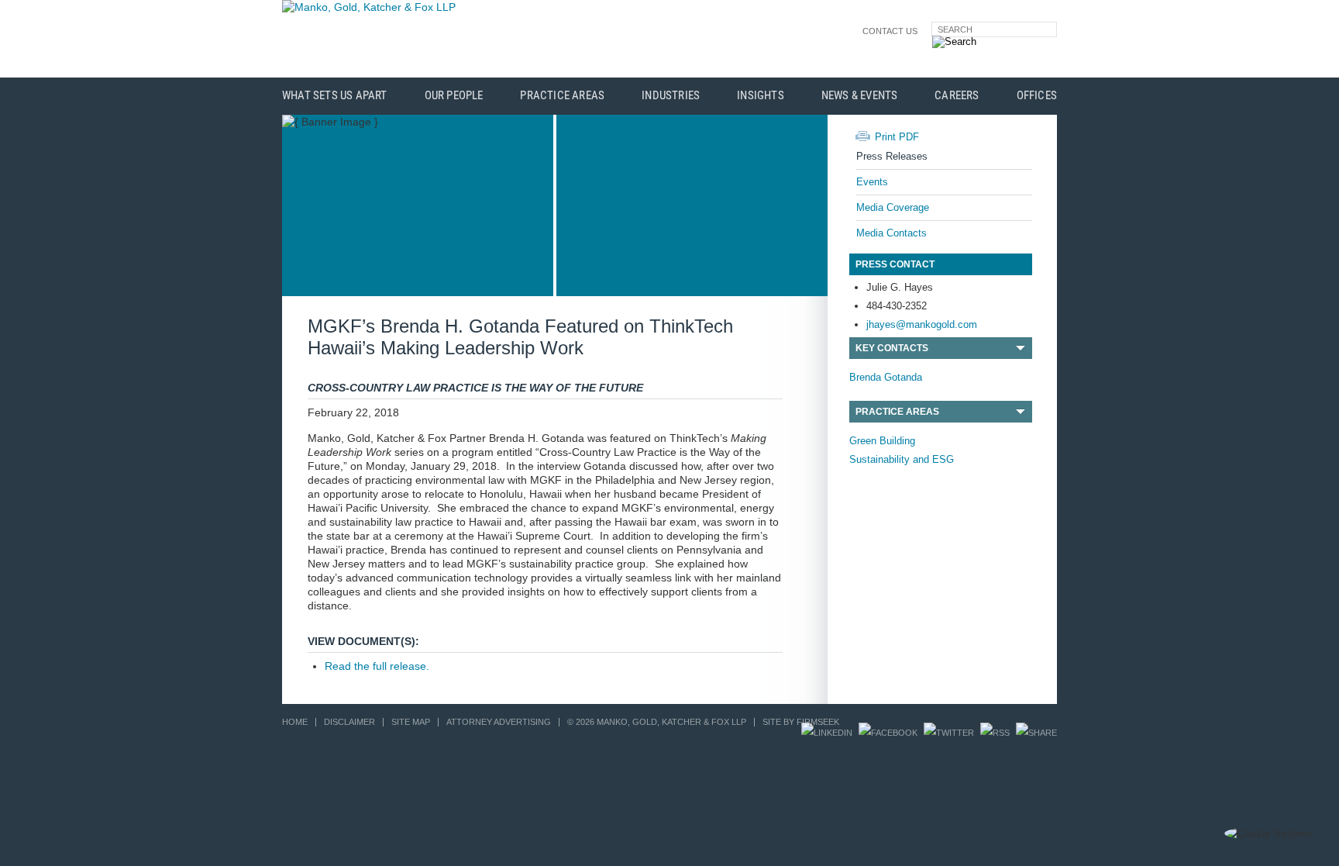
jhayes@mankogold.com (921, 324)
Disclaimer (349, 721)
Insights (760, 95)
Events (872, 182)
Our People (454, 95)
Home (295, 721)
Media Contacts (891, 233)
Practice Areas (562, 95)
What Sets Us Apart (334, 95)
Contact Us (889, 31)
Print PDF (897, 137)
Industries (671, 95)
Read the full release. (377, 666)
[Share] (1036, 733)
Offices (1037, 95)
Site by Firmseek (800, 721)
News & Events (859, 95)
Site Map (410, 721)
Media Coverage (892, 207)
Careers (957, 95)
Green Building (882, 441)
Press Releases (892, 156)
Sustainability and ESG (901, 459)
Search (955, 29)
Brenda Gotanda (885, 377)
